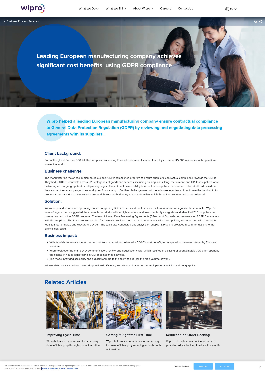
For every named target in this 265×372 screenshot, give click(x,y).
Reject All (203, 366)
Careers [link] (165, 8)
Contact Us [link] (185, 8)
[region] (132, 366)
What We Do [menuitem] (87, 8)
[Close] (260, 366)
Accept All (224, 366)
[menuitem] (231, 9)
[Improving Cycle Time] (74, 310)
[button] (255, 21)
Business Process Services (23, 21)
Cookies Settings (181, 366)
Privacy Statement (50, 368)
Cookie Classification (68, 368)
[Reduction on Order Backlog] (194, 310)
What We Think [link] (116, 8)
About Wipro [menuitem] (141, 8)
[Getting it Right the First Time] (134, 310)
